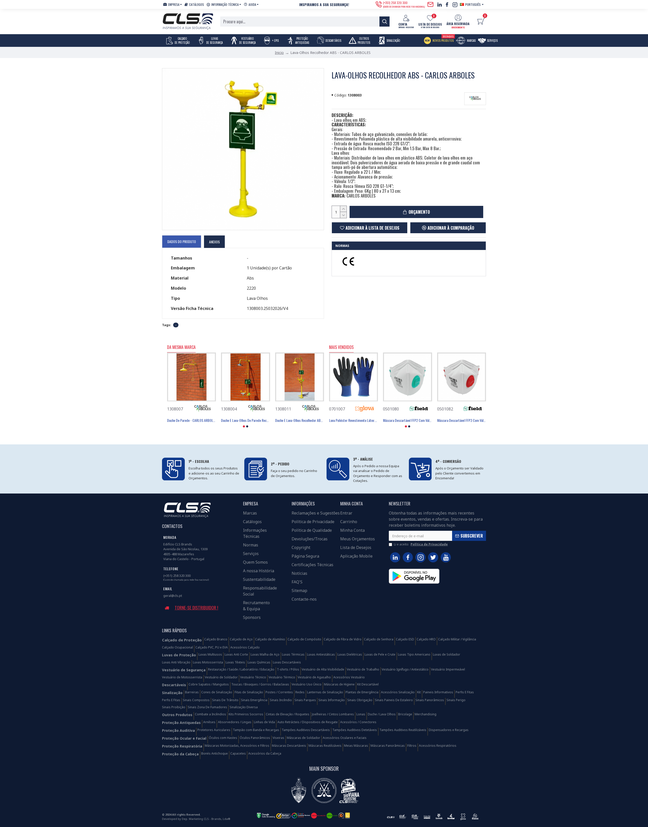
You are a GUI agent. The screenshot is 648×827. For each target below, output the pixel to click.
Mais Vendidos (341, 347)
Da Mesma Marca (181, 347)
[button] (244, 426)
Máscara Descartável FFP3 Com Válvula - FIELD (461, 420)
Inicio (279, 52)
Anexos (214, 241)
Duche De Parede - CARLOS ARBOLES (191, 420)
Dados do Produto (181, 241)
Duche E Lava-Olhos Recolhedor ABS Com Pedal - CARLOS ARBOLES (299, 420)
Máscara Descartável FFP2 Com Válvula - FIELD (407, 420)
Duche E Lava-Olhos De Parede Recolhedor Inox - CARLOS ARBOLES (245, 420)
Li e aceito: (421, 544)
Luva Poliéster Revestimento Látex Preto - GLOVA (353, 420)
